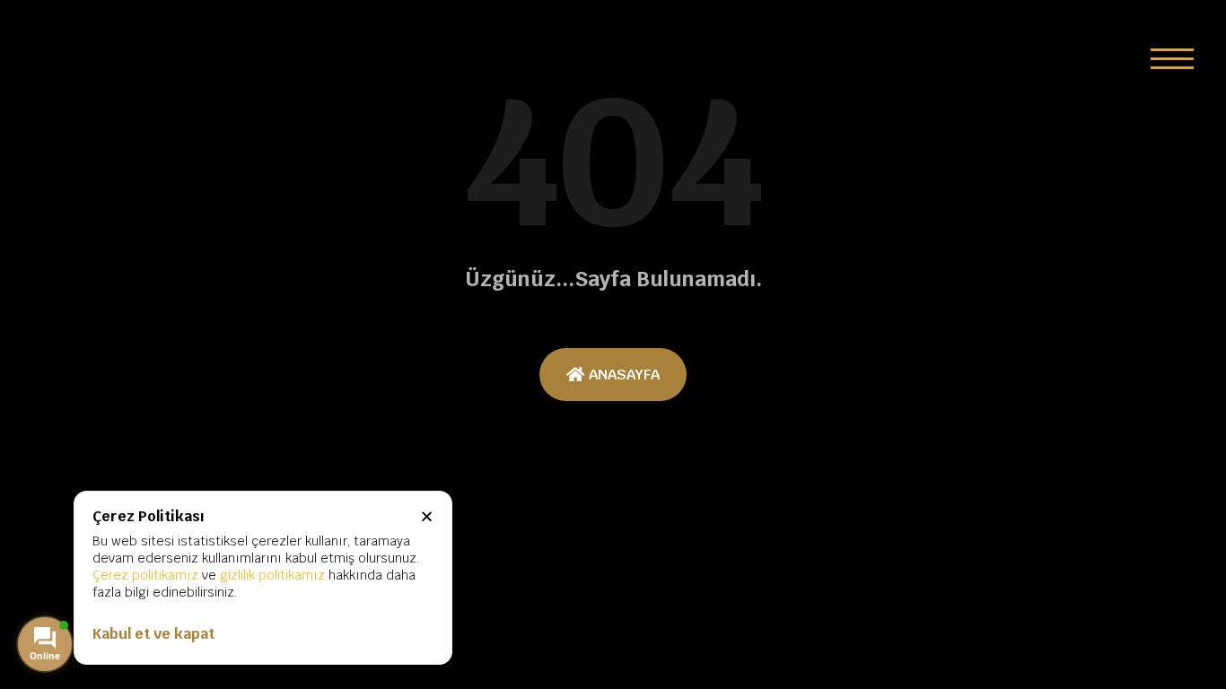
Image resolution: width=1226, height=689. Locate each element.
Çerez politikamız (145, 575)
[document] (613, 344)
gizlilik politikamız (272, 575)
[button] (1172, 58)
